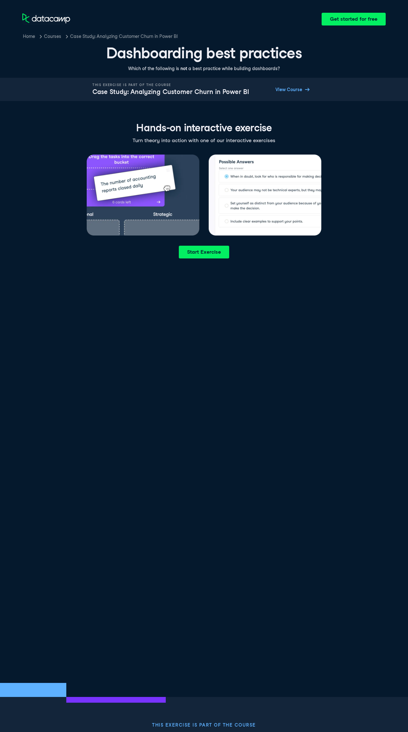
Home (29, 36)
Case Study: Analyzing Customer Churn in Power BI (124, 36)
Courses (52, 36)
